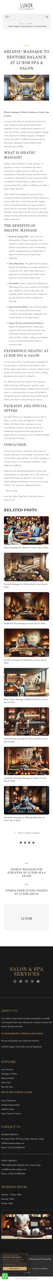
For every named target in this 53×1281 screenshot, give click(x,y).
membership (9, 431)
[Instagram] (32, 981)
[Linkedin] (29, 843)
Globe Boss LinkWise (32, 1279)
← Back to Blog (10, 490)
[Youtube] (38, 981)
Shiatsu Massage (32, 833)
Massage (15, 112)
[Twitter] (25, 843)
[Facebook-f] (15, 981)
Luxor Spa (10, 361)
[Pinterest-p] (26, 981)
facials (20, 427)
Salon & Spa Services (26, 972)
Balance (21, 833)
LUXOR (26, 918)
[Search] (47, 17)
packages (28, 420)
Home (22, 23)
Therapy (29, 23)
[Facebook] (20, 843)
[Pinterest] (33, 843)
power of (41, 451)
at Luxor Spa (43, 112)
